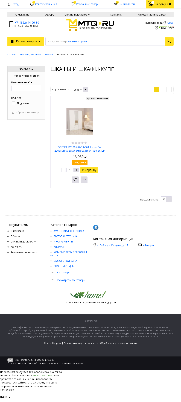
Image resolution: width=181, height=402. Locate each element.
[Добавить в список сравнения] (84, 179)
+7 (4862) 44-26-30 (26, 23)
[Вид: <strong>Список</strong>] (162, 89)
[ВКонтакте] (95, 227)
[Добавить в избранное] (75, 179)
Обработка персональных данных (118, 343)
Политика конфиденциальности (81, 343)
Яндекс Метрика (52, 343)
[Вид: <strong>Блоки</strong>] (156, 89)
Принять (5, 396)
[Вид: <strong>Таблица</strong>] (169, 89)
